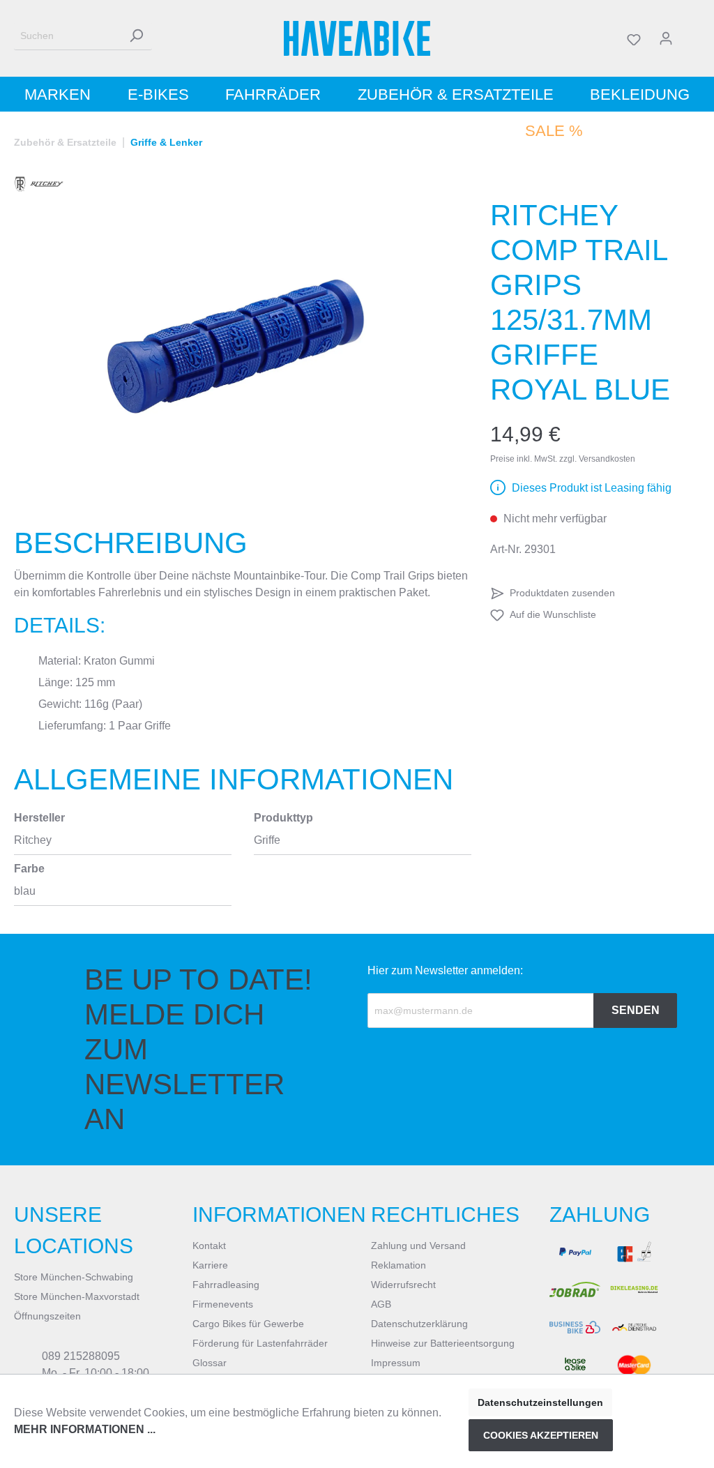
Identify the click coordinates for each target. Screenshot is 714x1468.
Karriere (210, 1265)
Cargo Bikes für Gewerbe (248, 1323)
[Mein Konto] (666, 38)
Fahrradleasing (225, 1284)
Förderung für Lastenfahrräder (260, 1343)
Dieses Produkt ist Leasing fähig (591, 488)
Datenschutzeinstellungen (540, 1402)
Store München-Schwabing (73, 1276)
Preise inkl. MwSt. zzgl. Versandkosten (562, 459)
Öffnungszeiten (47, 1316)
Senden (636, 1010)
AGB (381, 1304)
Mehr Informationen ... (84, 1429)
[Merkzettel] (634, 38)
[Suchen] (136, 36)
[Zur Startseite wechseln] (357, 38)
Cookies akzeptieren (540, 1435)
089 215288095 (81, 1356)
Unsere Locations (73, 1230)
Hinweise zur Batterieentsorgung (443, 1343)
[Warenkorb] (691, 38)
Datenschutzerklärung (419, 1323)
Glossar (209, 1362)
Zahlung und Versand (418, 1245)
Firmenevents (222, 1304)
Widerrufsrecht (403, 1284)
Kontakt (209, 1245)
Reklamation (398, 1265)
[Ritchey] (39, 184)
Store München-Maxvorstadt (76, 1296)
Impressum (395, 1362)
